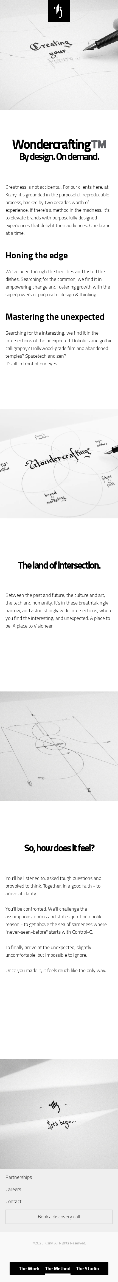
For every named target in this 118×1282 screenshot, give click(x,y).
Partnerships (18, 1177)
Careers (13, 1189)
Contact (13, 1201)
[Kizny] (59, 20)
